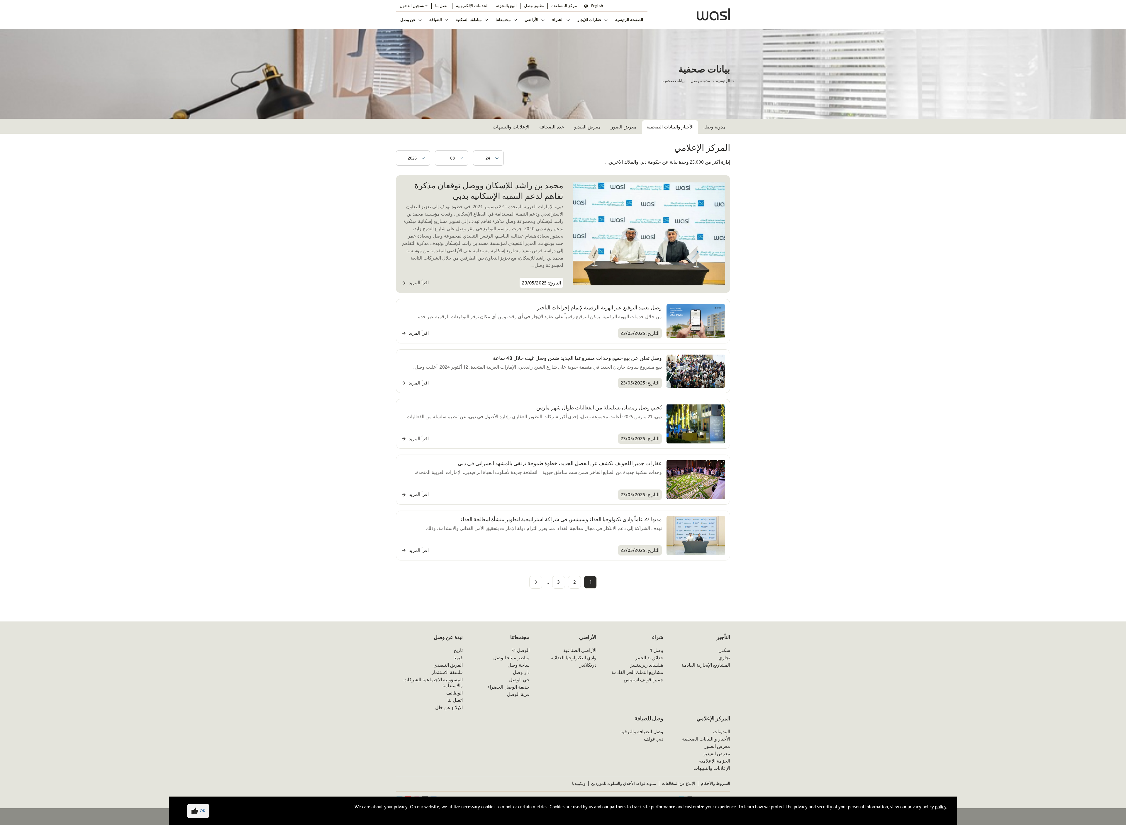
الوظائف (454, 693)
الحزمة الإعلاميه (714, 761)
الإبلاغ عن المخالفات (678, 783)
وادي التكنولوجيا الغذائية (573, 657)
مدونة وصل (700, 80)
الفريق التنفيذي (448, 665)
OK (202, 810)
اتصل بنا (442, 5)
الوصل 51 (520, 650)
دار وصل (521, 672)
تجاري (724, 657)
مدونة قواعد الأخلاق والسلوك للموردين (623, 783)
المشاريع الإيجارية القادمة (705, 665)
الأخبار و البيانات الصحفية (706, 739)
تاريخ (458, 650)
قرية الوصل (518, 694)
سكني (724, 650)
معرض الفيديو (587, 127)
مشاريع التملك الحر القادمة (637, 672)
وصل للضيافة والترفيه (641, 731)
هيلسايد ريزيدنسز (646, 665)
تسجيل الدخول (412, 5)
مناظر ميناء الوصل (511, 657)
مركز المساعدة (564, 5)
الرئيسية (723, 80)
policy (941, 806)
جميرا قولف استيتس (643, 679)
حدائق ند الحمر (649, 657)
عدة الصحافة (551, 127)
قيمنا (458, 657)
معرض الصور (624, 127)
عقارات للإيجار (589, 19)
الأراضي (531, 19)
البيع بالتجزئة (506, 5)
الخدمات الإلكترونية (472, 5)
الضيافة (435, 19)
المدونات (721, 731)
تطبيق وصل (534, 5)
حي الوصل (519, 679)
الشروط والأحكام (715, 783)
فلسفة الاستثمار (447, 672)
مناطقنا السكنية (469, 19)
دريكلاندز (587, 665)
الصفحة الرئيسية (629, 19)
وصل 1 (656, 650)
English (597, 5)
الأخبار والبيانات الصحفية (670, 127)
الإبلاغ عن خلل (449, 707)
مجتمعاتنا (503, 19)
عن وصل (408, 19)
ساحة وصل (519, 665)
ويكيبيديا (579, 783)
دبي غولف (653, 739)
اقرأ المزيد (419, 282)
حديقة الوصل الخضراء (508, 687)
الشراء (558, 19)
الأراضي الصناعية (579, 650)
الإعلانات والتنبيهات (511, 127)
